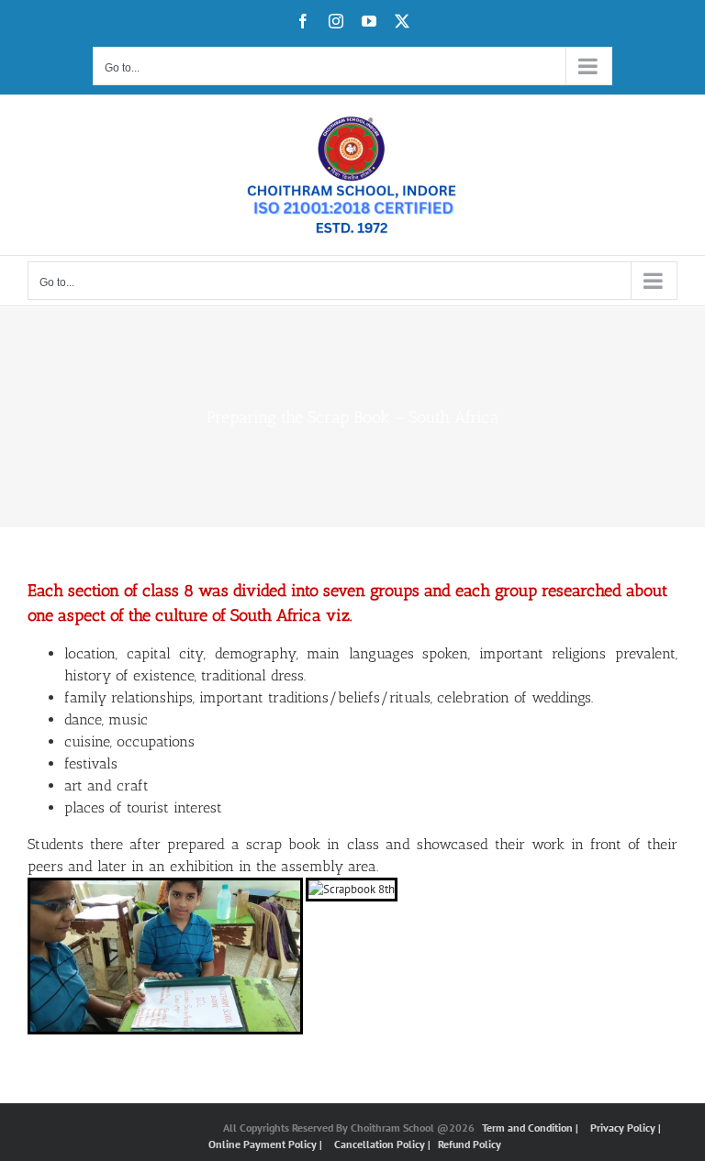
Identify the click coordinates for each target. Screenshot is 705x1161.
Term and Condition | (531, 1127)
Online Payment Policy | (266, 1144)
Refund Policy (469, 1144)
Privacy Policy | (625, 1127)
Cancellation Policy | (383, 1144)
